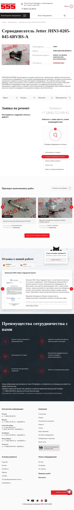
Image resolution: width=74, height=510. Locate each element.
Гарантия (5, 462)
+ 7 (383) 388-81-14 (10, 440)
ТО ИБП (4, 476)
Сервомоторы (16, 227)
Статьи (40, 428)
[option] (19, 213)
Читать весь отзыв (32, 305)
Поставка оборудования (46, 435)
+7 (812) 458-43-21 (10, 427)
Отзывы (40, 417)
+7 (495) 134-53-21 (10, 422)
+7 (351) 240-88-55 (10, 435)
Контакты (42, 477)
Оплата (4, 465)
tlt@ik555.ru (20, 446)
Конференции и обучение (46, 438)
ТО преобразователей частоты (11, 479)
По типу (40, 462)
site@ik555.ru (21, 422)
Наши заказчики (43, 431)
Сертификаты (6, 483)
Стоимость (5, 469)
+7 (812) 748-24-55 (8, 429)
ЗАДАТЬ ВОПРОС (56, 259)
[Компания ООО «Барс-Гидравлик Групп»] (14, 292)
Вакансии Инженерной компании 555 (51, 447)
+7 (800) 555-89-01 (28, 9)
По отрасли (42, 469)
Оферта (4, 472)
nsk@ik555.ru (21, 440)
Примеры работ (44, 473)
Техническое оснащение (46, 421)
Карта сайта (42, 442)
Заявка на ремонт (61, 492)
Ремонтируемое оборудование (11, 15)
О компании (42, 414)
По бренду (41, 465)
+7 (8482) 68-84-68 (10, 446)
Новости (41, 424)
